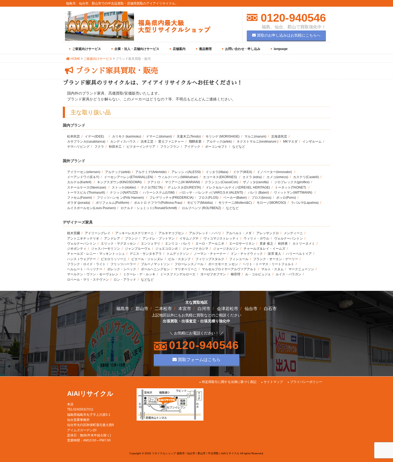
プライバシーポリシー (306, 382)
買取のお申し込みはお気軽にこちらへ (288, 35)
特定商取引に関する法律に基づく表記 (229, 382)
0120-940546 (291, 17)
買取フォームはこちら (199, 359)
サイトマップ (273, 382)
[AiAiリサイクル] (137, 39)
